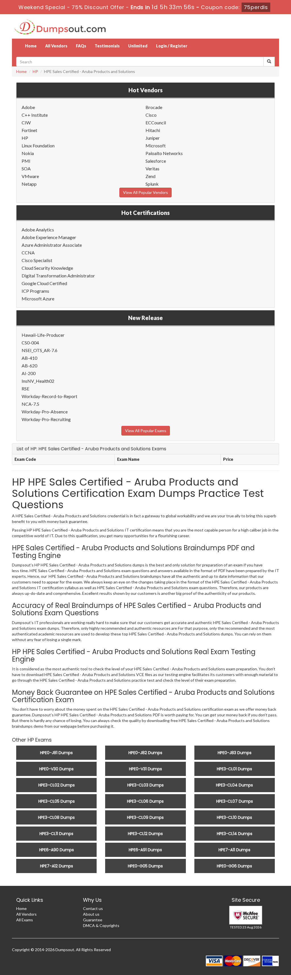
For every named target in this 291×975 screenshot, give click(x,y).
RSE (25, 388)
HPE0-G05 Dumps (145, 866)
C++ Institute (35, 115)
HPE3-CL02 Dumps (56, 785)
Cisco (151, 115)
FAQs (81, 45)
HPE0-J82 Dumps (145, 753)
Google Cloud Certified (44, 283)
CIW (26, 122)
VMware (30, 176)
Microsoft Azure (38, 298)
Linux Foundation (38, 145)
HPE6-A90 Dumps (56, 850)
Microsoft (156, 145)
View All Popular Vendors (145, 192)
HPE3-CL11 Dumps (56, 833)
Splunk (152, 184)
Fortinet (29, 130)
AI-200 (29, 373)
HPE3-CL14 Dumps (234, 833)
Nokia (28, 153)
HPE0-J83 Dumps (234, 753)
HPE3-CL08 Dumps (56, 817)
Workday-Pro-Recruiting (46, 419)
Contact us (93, 908)
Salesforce (156, 161)
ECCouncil (156, 122)
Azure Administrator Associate (52, 245)
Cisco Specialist (37, 260)
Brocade (154, 107)
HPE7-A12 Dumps (56, 866)
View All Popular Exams (145, 430)
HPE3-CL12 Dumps (145, 833)
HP (35, 71)
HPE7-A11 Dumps (234, 850)
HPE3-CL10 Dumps (234, 817)
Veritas (152, 168)
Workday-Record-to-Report (49, 396)
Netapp (29, 184)
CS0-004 (30, 342)
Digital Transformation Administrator (58, 275)
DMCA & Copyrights (101, 925)
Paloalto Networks (164, 153)
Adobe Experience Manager (49, 237)
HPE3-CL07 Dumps (234, 801)
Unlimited (137, 45)
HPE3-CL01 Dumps (234, 769)
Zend (150, 176)
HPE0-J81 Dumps (56, 753)
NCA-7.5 (30, 404)
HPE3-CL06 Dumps (145, 801)
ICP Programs (35, 291)
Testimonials (107, 45)
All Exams (24, 919)
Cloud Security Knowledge (47, 268)
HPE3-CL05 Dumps (56, 801)
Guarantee (92, 919)
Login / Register (171, 45)
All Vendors (56, 45)
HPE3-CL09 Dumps (145, 817)
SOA (26, 168)
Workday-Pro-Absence (45, 411)
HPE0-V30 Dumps (56, 769)
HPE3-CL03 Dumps (145, 785)
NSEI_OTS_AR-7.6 (39, 350)
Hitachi (153, 130)
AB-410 (29, 358)
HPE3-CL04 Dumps (234, 785)
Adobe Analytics (38, 229)
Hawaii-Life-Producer (43, 335)
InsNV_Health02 (38, 381)
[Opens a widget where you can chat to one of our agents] (269, 965)
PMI (26, 161)
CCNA (28, 252)
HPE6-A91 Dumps (145, 850)
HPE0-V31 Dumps (145, 769)
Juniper (153, 138)
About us (91, 914)
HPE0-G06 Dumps (234, 866)
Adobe (28, 107)
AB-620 (29, 365)
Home (31, 45)
